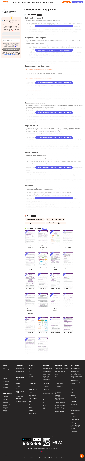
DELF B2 (44, 405)
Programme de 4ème (20, 370)
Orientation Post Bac (75, 380)
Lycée (33, 2)
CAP (30, 394)
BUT (30, 404)
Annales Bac (5, 379)
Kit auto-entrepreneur (59, 411)
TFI (43, 399)
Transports (57, 395)
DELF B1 (44, 404)
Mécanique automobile (60, 405)
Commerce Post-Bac (75, 419)
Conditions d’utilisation (56, 457)
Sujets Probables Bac (75, 370)
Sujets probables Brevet (75, 368)
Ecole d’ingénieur (46, 377)
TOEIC (44, 407)
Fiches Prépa (5, 407)
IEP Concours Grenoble (75, 426)
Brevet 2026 (5, 374)
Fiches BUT (5, 408)
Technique (73, 414)
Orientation (46, 2)
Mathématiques (32, 367)
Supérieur (38, 2)
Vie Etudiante (45, 385)
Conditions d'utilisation (45, 436)
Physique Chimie (32, 373)
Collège (29, 2)
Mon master (73, 383)
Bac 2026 (5, 372)
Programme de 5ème (20, 368)
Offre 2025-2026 (32, 383)
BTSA (30, 402)
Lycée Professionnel (33, 398)
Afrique (17, 388)
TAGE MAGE (73, 428)
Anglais (30, 374)
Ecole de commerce (47, 374)
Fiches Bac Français (7, 404)
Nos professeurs (19, 379)
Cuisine (56, 393)
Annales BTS (5, 384)
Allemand (31, 377)
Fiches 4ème (5, 398)
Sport (17, 385)
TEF (43, 402)
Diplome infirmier (32, 413)
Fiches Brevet (5, 402)
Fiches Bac (5, 401)
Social (56, 374)
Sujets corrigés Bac (74, 373)
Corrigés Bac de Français (76, 374)
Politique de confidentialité (9, 54)
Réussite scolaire (19, 382)
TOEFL (44, 408)
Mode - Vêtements (59, 396)
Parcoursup (45, 367)
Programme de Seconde (21, 373)
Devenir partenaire (46, 379)
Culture (72, 407)
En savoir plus (17, 46)
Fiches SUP (5, 411)
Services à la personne (59, 407)
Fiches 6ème (5, 394)
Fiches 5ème (5, 396)
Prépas (30, 406)
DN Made (31, 410)
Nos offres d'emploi (35, 436)
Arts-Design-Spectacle (60, 371)
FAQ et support (18, 398)
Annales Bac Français (7, 383)
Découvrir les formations (48, 370)
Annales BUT (5, 387)
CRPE (72, 402)
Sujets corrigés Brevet (75, 371)
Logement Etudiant (47, 389)
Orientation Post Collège (75, 382)
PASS (30, 412)
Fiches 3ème (5, 399)
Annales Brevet (6, 381)
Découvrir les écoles (47, 373)
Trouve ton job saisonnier (48, 393)
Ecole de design (46, 376)
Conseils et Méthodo (75, 367)
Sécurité (72, 413)
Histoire (30, 368)
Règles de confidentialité (56, 436)
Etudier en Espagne (59, 386)
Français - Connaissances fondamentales (10, 12)
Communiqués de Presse (21, 401)
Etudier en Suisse (58, 385)
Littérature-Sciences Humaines (61, 368)
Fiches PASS (5, 410)
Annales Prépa (5, 386)
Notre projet (16, 2)
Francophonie (18, 389)
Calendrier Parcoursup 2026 (76, 376)
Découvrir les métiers (47, 371)
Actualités (18, 399)
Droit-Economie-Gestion (60, 367)
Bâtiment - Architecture (60, 402)
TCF (43, 401)
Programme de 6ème (20, 367)
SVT (30, 371)
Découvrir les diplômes (47, 368)
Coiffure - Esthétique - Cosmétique (59, 399)
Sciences (57, 370)
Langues (57, 377)
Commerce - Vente (59, 401)
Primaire (23, 2)
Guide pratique (74, 397)
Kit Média (17, 402)
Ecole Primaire (32, 391)
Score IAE (72, 429)
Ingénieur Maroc (74, 417)
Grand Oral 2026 (74, 385)
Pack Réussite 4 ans (33, 385)
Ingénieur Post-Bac (74, 416)
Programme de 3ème (20, 371)
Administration (74, 404)
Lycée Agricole (32, 399)
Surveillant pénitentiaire (9, 10)
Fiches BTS (5, 405)
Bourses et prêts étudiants (46, 387)
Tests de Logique (74, 431)
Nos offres (66, 2)
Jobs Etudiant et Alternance (46, 391)
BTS (30, 401)
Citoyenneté (18, 386)
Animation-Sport (74, 406)
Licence (30, 407)
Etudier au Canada (59, 383)
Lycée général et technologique (32, 396)
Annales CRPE (5, 389)
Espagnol (31, 376)
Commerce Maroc (74, 423)
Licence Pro (31, 409)
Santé (56, 373)
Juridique (72, 409)
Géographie (31, 370)
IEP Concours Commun (75, 425)
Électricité (57, 404)
